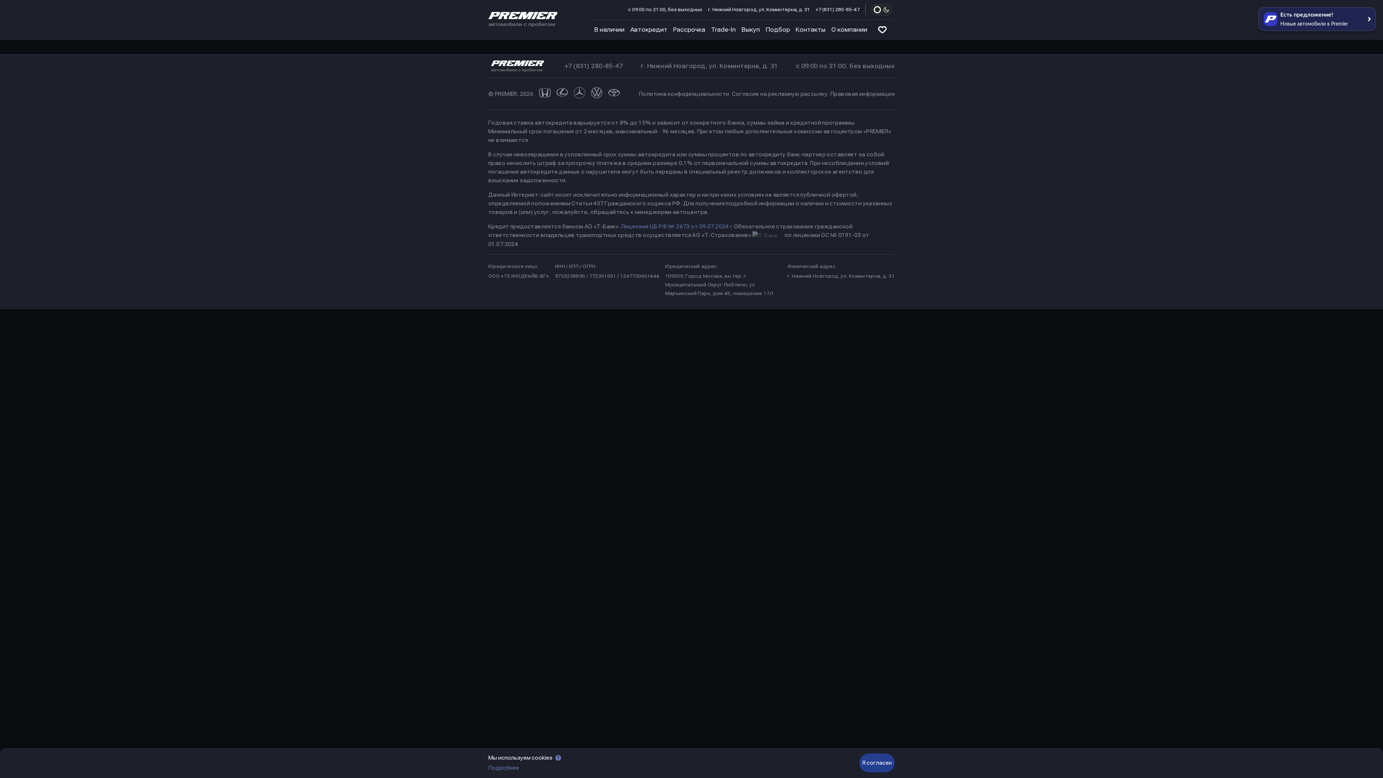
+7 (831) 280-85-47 (838, 9)
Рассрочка (689, 29)
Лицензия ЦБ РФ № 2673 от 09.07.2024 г (677, 226)
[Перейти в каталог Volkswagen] (597, 94)
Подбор (778, 29)
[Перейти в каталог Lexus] (562, 94)
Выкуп (751, 29)
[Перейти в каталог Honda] (545, 94)
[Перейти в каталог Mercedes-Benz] (579, 94)
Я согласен (877, 763)
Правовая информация (863, 94)
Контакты (810, 29)
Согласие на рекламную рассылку (780, 94)
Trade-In (723, 29)
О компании (849, 29)
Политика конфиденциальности (684, 94)
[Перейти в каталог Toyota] (614, 94)
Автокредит (648, 29)
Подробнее (503, 768)
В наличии (609, 29)
